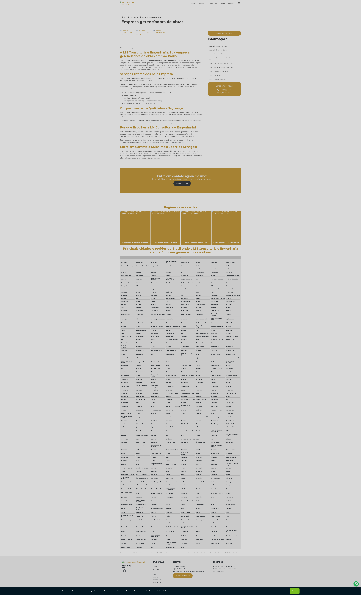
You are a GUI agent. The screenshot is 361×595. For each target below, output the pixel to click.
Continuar (295, 591)
